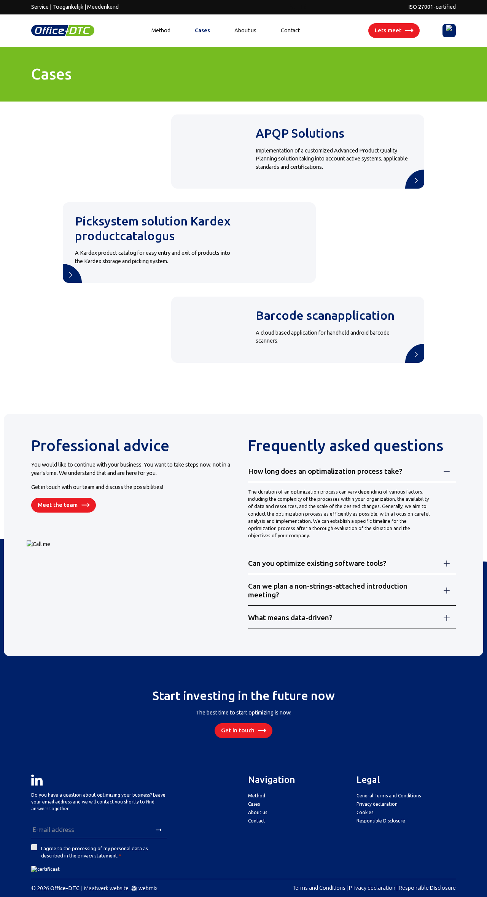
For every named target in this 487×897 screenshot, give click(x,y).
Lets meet (388, 30)
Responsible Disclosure (380, 820)
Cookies (364, 812)
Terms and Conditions (319, 888)
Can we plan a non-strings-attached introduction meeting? (327, 590)
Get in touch (238, 730)
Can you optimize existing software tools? (317, 563)
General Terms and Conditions (388, 795)
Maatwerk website (106, 888)
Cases (202, 30)
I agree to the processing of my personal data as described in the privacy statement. (94, 852)
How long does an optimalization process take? (325, 471)
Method (160, 30)
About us (245, 30)
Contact (290, 30)
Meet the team (58, 505)
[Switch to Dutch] (449, 30)
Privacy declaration (377, 804)
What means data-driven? (290, 617)
